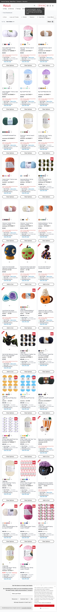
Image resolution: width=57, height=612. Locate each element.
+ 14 (29, 88)
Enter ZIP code (7, 61)
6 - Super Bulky (40, 17)
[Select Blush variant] (3, 219)
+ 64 (11, 435)
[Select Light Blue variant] (21, 176)
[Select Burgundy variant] (9, 219)
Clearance (32, 17)
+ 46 (47, 175)
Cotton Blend (50, 17)
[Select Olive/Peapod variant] (41, 88)
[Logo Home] (7, 5)
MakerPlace (13, 1)
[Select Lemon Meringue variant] (23, 394)
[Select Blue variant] (27, 479)
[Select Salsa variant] (25, 307)
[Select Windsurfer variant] (25, 523)
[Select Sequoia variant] (45, 394)
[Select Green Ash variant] (5, 88)
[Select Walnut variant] (43, 176)
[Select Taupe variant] (39, 44)
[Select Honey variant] (27, 219)
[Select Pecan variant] (43, 44)
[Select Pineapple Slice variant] (23, 523)
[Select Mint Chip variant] (27, 88)
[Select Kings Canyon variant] (39, 394)
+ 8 (46, 219)
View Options (10, 65)
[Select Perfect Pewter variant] (43, 132)
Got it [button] (44, 605)
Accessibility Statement (26, 607)
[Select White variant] (3, 44)
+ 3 (28, 219)
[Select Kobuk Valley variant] (9, 132)
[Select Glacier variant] (45, 523)
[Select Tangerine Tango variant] (25, 436)
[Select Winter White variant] (21, 132)
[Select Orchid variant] (39, 523)
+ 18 (11, 88)
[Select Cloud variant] (41, 523)
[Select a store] (48, 5)
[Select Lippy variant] (5, 436)
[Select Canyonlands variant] (43, 394)
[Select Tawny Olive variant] (23, 44)
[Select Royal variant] (9, 44)
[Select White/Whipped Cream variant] (27, 394)
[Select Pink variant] (21, 479)
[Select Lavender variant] (9, 88)
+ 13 (29, 132)
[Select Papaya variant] (39, 219)
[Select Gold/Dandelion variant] (45, 88)
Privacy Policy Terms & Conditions (43, 602)
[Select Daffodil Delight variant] (45, 132)
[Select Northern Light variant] (41, 44)
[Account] (50, 5)
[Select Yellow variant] (45, 44)
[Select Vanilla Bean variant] (25, 88)
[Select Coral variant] (7, 44)
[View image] (9, 86)
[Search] (34, 5)
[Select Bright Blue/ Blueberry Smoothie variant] (21, 88)
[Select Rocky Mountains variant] (3, 132)
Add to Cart (10, 284)
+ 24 (11, 132)
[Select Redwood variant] (7, 132)
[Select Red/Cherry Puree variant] (7, 394)
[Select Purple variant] (5, 219)
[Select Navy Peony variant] (27, 564)
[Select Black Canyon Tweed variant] (5, 132)
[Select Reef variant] (41, 176)
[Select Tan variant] (25, 176)
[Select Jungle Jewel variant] (27, 436)
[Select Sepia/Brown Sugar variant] (43, 88)
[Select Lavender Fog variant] (5, 176)
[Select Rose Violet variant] (23, 564)
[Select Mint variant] (7, 88)
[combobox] (23, 5)
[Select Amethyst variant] (9, 436)
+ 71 (11, 44)
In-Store (5, 17)
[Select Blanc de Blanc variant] (27, 44)
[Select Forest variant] (39, 176)
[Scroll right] (55, 17)
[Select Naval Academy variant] (27, 523)
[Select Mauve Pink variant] (9, 523)
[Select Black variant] (5, 44)
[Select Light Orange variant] (5, 523)
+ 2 (46, 350)
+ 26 (29, 44)
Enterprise (19, 1)
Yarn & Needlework (7, 12)
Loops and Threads (14, 17)
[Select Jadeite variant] (23, 132)
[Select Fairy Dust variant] (41, 132)
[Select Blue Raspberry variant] (21, 394)
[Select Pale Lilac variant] (21, 44)
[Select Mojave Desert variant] (7, 176)
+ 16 (47, 132)
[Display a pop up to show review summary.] (15, 51)
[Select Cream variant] (23, 176)
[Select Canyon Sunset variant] (3, 176)
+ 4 (10, 175)
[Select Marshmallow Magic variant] (39, 132)
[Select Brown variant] (27, 176)
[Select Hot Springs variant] (41, 394)
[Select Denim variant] (45, 219)
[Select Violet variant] (45, 176)
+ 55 (47, 44)
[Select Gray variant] (23, 479)
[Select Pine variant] (43, 219)
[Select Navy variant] (39, 351)
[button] (44, 608)
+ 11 (47, 88)
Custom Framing (5, 1)
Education (24, 1)
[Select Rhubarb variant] (27, 132)
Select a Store (31, 57)
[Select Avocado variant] (41, 219)
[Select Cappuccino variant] (25, 132)
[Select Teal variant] (25, 479)
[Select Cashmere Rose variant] (9, 176)
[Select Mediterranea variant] (25, 44)
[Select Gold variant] (7, 436)
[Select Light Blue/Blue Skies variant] (5, 394)
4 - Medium (24, 17)
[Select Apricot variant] (43, 523)
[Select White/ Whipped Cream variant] (23, 88)
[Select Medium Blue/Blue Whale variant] (9, 394)
